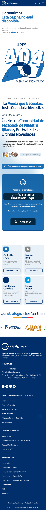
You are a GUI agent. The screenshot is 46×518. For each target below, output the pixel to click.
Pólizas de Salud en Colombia (12, 418)
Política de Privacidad (31, 503)
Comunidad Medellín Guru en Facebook (16, 440)
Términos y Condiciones (15, 503)
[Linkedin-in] (6, 386)
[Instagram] (10, 386)
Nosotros (5, 493)
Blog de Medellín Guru (10, 445)
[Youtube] (14, 386)
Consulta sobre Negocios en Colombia (15, 480)
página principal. (17, 32)
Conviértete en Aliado (9, 467)
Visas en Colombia (8, 405)
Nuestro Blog (6, 436)
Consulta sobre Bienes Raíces (12, 476)
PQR (3, 489)
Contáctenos (6, 485)
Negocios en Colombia (9, 409)
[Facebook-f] (3, 386)
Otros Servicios (7, 414)
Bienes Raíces (7, 422)
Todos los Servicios (8, 401)
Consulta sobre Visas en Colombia (14, 472)
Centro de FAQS (7, 449)
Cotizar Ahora (7, 463)
